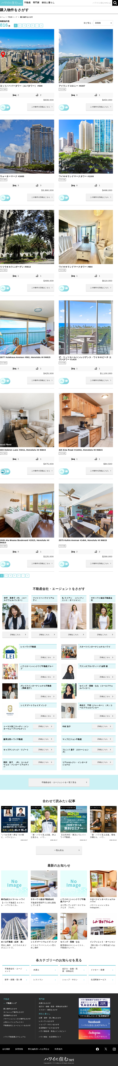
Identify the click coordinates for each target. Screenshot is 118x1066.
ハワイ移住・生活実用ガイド (50, 1037)
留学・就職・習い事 (13, 980)
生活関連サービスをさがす (49, 1028)
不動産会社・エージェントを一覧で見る (59, 782)
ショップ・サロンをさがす (49, 1024)
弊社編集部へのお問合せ (38, 1049)
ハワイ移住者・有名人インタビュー (52, 1031)
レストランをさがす (46, 1021)
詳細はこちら (40, 107)
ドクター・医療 (98, 970)
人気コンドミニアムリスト (13, 1022)
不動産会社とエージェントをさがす (17, 1025)
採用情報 (19, 1049)
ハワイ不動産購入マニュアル (14, 1037)
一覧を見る (59, 850)
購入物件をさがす (10, 1009)
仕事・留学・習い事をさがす (50, 1018)
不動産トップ (12, 17)
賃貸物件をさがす (10, 1015)
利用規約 (58, 1049)
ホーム (2, 17)
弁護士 (36, 970)
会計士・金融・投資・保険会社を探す (53, 1006)
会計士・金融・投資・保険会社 (70, 970)
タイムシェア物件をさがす (13, 1012)
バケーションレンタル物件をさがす (17, 1019)
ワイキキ (4, 89)
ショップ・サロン (70, 980)
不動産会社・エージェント (13, 970)
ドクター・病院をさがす (48, 1010)
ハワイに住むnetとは (102, 3)
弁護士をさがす (45, 1003)
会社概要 (6, 1049)
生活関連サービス (98, 980)
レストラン (38, 980)
